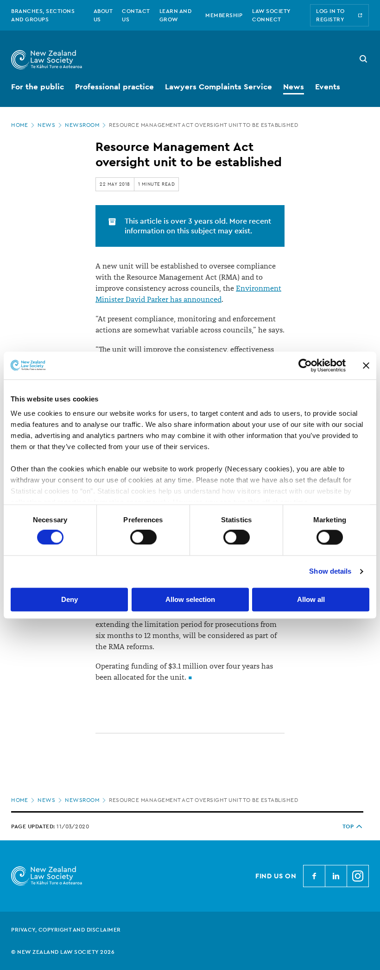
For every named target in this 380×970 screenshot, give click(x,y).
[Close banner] (366, 365)
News (46, 125)
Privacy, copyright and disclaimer (66, 929)
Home (19, 125)
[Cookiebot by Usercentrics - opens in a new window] (305, 365)
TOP (348, 826)
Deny (69, 599)
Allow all (311, 599)
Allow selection (190, 599)
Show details (330, 572)
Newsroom (82, 125)
